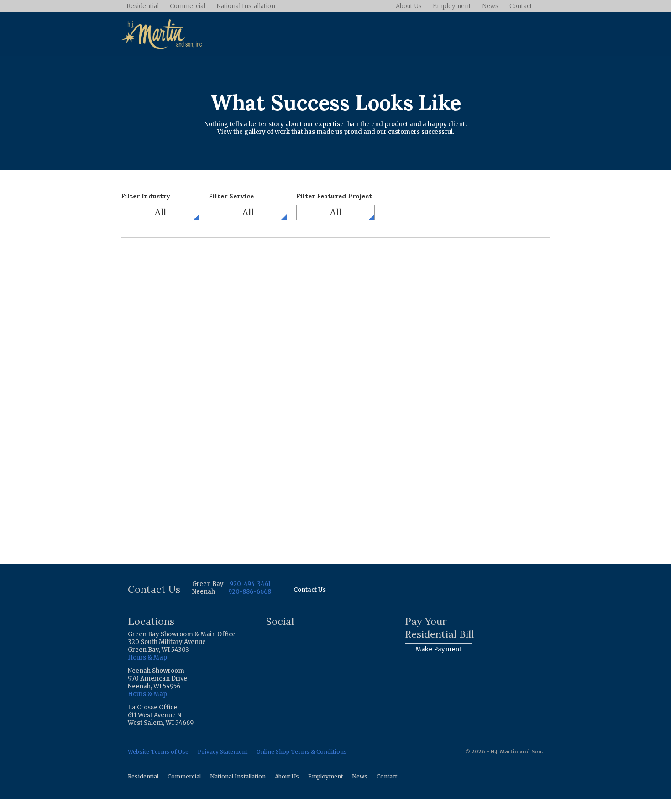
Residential (142, 6)
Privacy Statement (222, 751)
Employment (452, 6)
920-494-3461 (250, 584)
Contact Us (310, 590)
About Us (409, 6)
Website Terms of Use (158, 751)
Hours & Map (147, 657)
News (490, 6)
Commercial (187, 6)
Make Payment (438, 649)
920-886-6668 (249, 592)
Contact (520, 6)
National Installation (245, 6)
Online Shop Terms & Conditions (302, 751)
